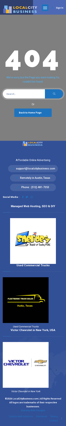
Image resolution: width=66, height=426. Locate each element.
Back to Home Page (30, 112)
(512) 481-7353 (40, 187)
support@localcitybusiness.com (35, 168)
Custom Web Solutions (21, 416)
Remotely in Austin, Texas (35, 177)
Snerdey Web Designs (33, 410)
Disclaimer (41, 416)
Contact (54, 420)
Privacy (54, 416)
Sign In (59, 7)
